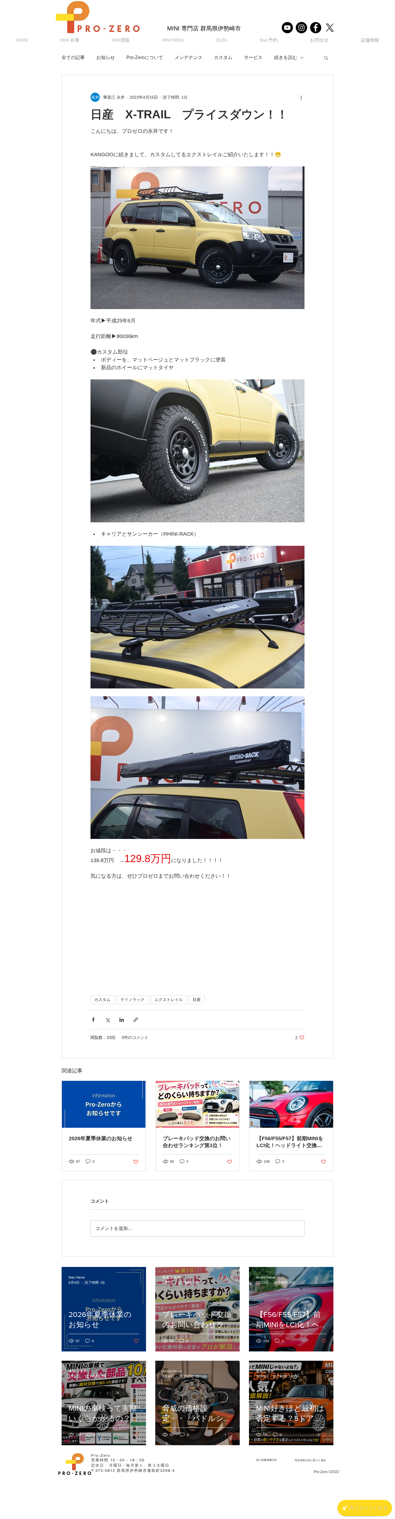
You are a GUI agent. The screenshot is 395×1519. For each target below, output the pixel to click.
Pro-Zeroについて (144, 57)
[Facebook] (315, 27)
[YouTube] (287, 27)
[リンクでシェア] (136, 1019)
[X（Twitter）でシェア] (107, 1019)
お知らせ (105, 57)
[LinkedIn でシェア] (121, 1019)
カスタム (223, 57)
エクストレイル (168, 999)
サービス (253, 57)
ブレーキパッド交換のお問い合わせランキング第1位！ (196, 1142)
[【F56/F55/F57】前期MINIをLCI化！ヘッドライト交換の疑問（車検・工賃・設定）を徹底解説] (291, 1104)
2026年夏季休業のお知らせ (100, 1138)
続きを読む (285, 57)
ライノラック (132, 999)
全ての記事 (73, 57)
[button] (173, 41)
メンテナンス (188, 57)
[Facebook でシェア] (93, 1019)
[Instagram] (301, 27)
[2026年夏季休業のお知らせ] (103, 1104)
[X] (329, 27)
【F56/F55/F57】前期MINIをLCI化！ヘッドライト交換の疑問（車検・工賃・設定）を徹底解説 (290, 1142)
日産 (197, 999)
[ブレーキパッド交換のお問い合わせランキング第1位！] (197, 1104)
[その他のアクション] (301, 97)
